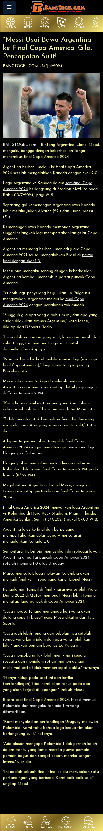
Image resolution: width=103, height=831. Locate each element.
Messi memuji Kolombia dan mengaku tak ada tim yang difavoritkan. (49, 706)
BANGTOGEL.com (19, 145)
